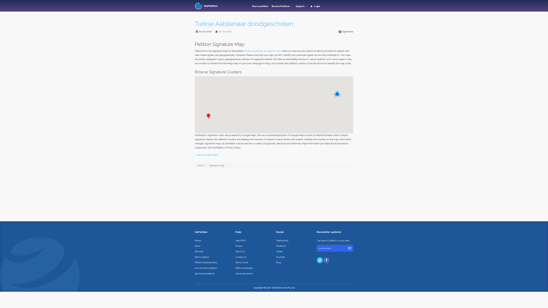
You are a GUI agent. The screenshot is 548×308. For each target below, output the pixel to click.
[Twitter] (320, 260)
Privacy (238, 246)
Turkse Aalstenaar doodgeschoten (244, 23)
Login (317, 6)
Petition (201, 165)
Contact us (240, 257)
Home (198, 240)
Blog (278, 262)
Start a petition (260, 6)
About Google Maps (207, 155)
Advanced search (244, 273)
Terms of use (241, 262)
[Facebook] (326, 260)
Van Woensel (224, 31)
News (197, 246)
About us (239, 251)
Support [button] (300, 6)
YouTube (280, 257)
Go (349, 248)
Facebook (281, 246)
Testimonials (282, 240)
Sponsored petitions (205, 273)
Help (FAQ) (240, 240)
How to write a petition (206, 268)
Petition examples (244, 268)
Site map (199, 251)
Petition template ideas (206, 262)
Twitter (279, 251)
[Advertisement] (274, 193)
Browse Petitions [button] (281, 6)
